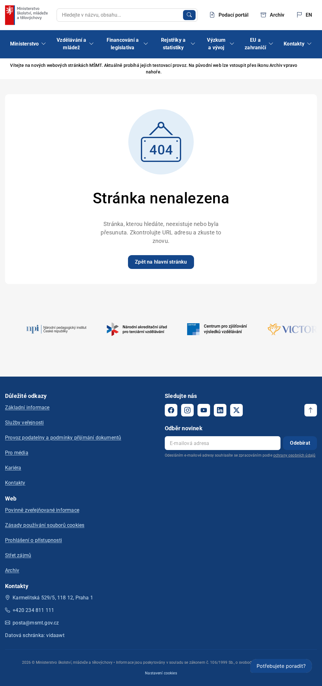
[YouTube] (203, 410)
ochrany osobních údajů (294, 455)
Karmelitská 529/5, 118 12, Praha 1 (53, 598)
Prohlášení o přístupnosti (33, 540)
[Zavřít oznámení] (307, 68)
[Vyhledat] (189, 15)
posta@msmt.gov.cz (36, 623)
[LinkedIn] (220, 410)
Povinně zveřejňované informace (42, 510)
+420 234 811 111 (33, 610)
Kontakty (15, 483)
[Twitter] (236, 410)
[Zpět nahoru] (310, 410)
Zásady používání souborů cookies (44, 525)
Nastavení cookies (161, 673)
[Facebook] (171, 410)
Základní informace (27, 407)
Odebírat (300, 443)
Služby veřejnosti (24, 423)
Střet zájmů (18, 555)
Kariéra (13, 468)
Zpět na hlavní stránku (161, 262)
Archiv (12, 570)
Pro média (16, 453)
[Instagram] (187, 410)
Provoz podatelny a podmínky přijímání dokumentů (63, 438)
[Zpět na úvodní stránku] (27, 15)
